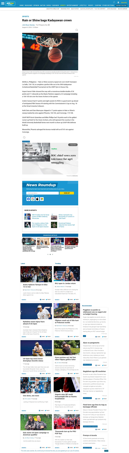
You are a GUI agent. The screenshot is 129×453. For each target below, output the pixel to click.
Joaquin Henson (60, 286)
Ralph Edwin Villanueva (61, 325)
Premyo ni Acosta (90, 435)
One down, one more (31, 396)
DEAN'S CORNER (122, 9)
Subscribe (124, 2)
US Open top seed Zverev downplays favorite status (33, 360)
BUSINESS (55, 5)
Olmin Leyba (27, 398)
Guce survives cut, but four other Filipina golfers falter (65, 358)
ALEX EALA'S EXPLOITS (86, 9)
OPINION (36, 5)
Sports (25, 16)
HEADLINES (28, 5)
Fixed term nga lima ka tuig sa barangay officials (95, 406)
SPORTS (63, 5)
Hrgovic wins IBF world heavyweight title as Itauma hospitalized (66, 396)
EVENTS (90, 5)
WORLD (48, 5)
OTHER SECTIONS (108, 5)
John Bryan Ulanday (28, 25)
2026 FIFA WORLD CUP (52, 9)
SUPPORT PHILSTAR (121, 5)
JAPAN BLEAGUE (111, 9)
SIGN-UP (67, 193)
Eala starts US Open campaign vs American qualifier (36, 434)
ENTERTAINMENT (72, 5)
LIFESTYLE (83, 5)
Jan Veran (58, 362)
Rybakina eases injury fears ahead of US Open (34, 323)
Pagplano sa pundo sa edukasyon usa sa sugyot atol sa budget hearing (94, 312)
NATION (42, 5)
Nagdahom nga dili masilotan (94, 371)
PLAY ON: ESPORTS (100, 9)
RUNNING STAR (65, 9)
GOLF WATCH (75, 9)
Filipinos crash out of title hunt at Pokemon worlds (67, 321)
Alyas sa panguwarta (91, 343)
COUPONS (98, 5)
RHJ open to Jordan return (65, 283)
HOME (22, 5)
